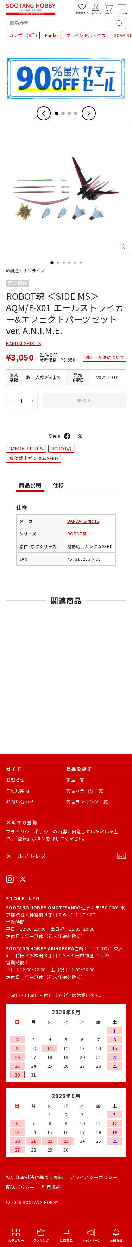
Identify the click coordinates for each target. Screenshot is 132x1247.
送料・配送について (104, 357)
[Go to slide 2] (63, 113)
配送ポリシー (20, 1187)
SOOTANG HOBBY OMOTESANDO (43, 907)
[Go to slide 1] (56, 113)
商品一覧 (75, 779)
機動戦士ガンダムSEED (33, 458)
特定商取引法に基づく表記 (34, 1177)
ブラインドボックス (86, 35)
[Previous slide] (44, 113)
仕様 (58, 485)
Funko (51, 35)
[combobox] (66, 23)
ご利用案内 (18, 790)
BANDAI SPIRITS (23, 343)
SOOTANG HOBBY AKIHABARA (40, 948)
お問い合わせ (20, 801)
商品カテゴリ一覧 (85, 790)
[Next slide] (89, 113)
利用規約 (51, 1187)
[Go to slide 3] (69, 113)
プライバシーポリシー (29, 831)
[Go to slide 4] (75, 113)
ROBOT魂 (61, 448)
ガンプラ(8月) (23, 35)
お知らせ (15, 779)
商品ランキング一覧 (87, 801)
